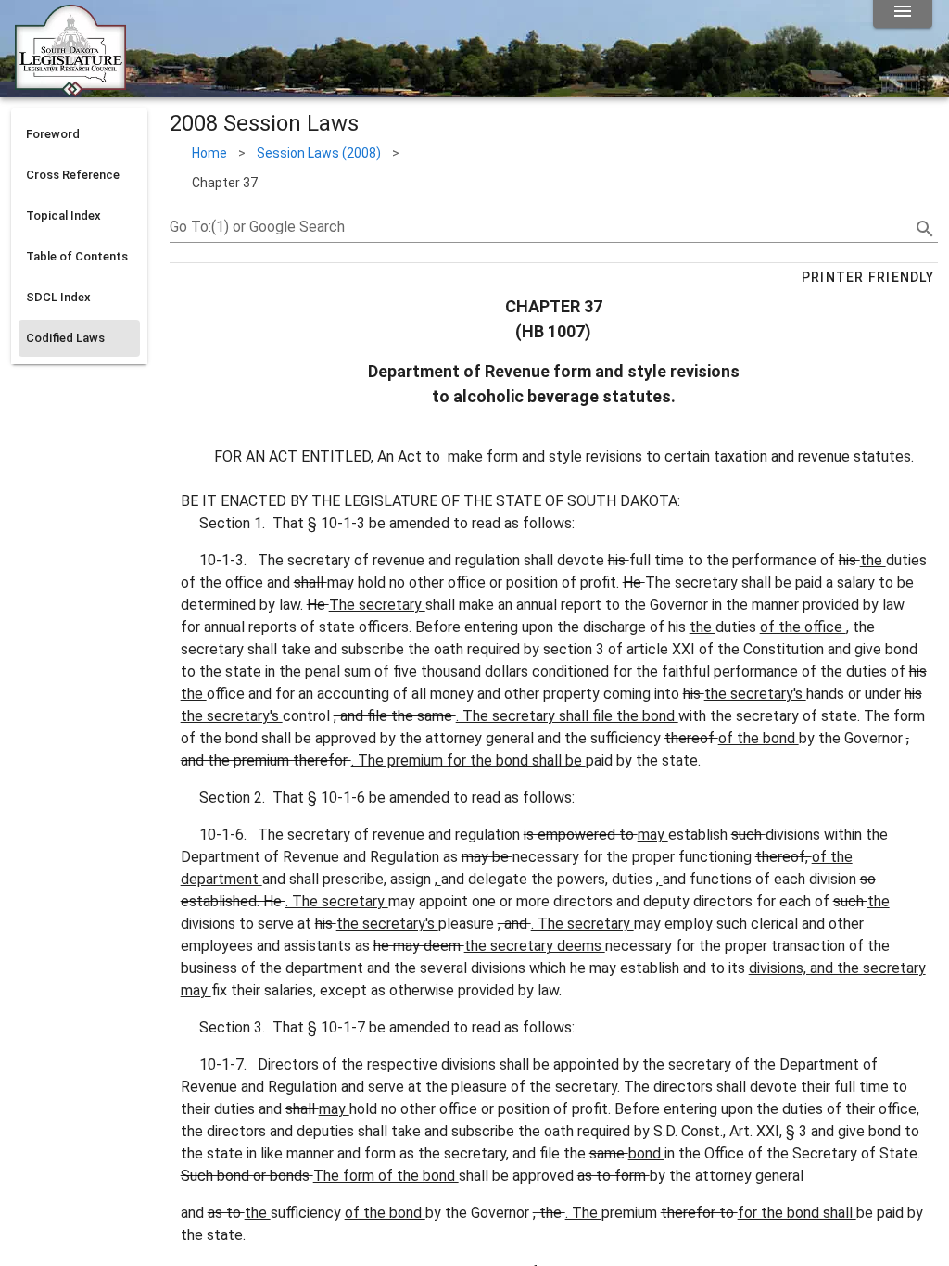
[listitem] (79, 134)
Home (209, 153)
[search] (925, 229)
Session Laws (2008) (319, 153)
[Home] (70, 90)
